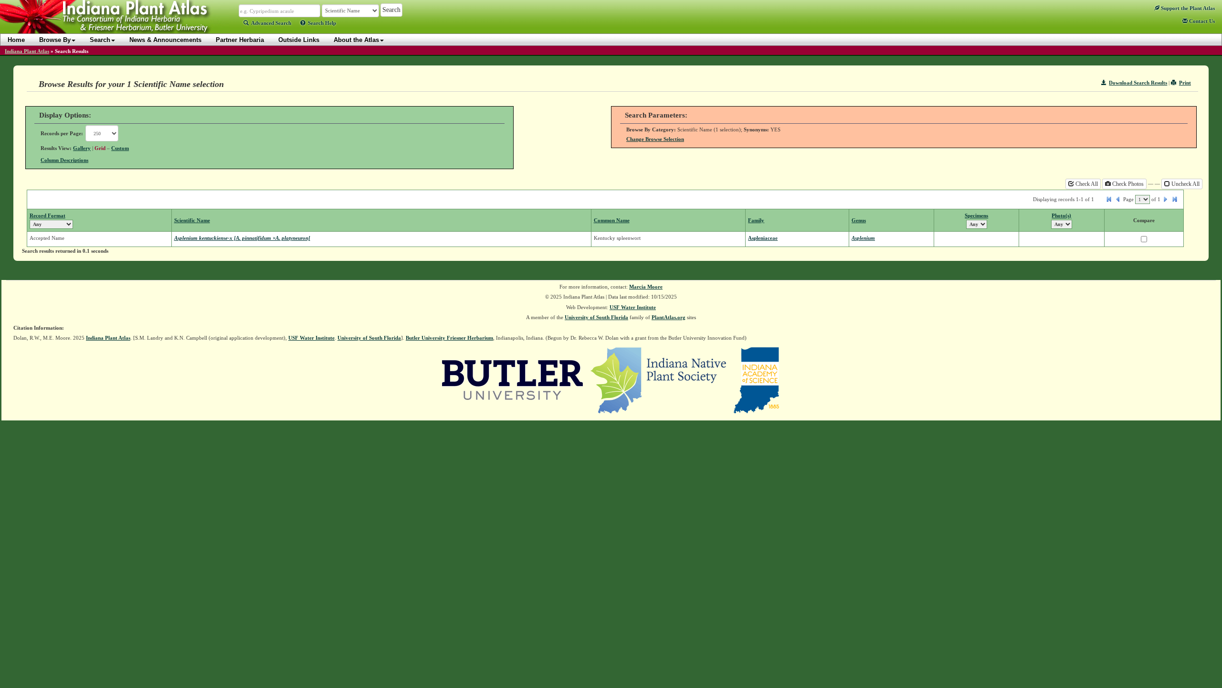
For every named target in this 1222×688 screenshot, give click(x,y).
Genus (859, 220)
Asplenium (863, 238)
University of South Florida (596, 317)
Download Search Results (1138, 83)
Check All (1086, 184)
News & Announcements (165, 39)
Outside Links (298, 39)
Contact (1201, 21)
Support (1187, 8)
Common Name (612, 220)
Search (100, 39)
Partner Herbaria (240, 39)
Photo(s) (1061, 215)
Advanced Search (271, 23)
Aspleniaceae (763, 238)
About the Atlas (356, 39)
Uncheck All (1185, 184)
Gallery (82, 148)
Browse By (55, 39)
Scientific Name (192, 220)
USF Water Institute (633, 307)
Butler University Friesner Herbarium (449, 338)
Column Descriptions (64, 160)
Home (16, 39)
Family (756, 220)
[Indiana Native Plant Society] (658, 379)
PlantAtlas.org (668, 317)
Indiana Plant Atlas (27, 51)
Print (1185, 83)
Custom (120, 148)
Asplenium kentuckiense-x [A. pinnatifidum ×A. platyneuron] (242, 238)
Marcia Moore (646, 287)
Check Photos (1127, 184)
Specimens (976, 215)
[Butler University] (512, 379)
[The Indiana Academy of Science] (756, 379)
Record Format (47, 215)
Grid (100, 148)
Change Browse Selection (655, 139)
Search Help (322, 23)
